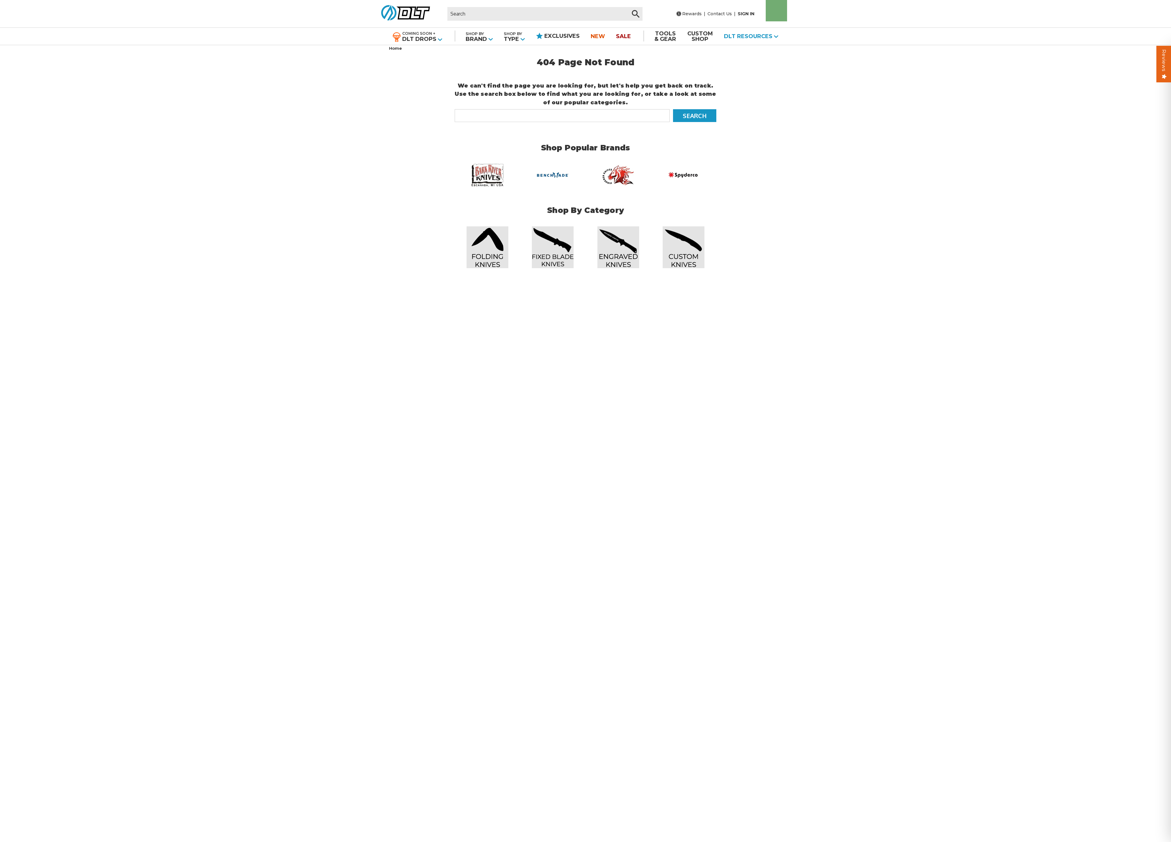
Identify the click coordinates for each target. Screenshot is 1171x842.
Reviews (1164, 60)
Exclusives (561, 36)
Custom (700, 36)
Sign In (746, 13)
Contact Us (719, 13)
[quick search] (636, 14)
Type (513, 36)
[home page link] (403, 13)
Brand (477, 36)
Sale (623, 36)
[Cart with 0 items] (776, 10)
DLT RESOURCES (749, 36)
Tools (665, 36)
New (598, 36)
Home (395, 48)
